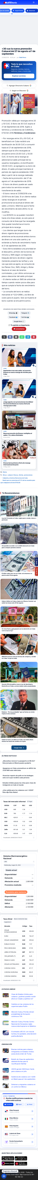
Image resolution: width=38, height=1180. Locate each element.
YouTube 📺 (25, 317)
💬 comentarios (19, 329)
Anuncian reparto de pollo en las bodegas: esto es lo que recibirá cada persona (18, 777)
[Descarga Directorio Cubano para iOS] (8, 1160)
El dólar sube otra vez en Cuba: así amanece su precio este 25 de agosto (17, 574)
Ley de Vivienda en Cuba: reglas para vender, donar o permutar (19, 519)
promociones (28, 475)
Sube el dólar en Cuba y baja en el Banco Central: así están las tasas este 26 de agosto (19, 602)
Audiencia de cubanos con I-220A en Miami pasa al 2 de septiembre (23, 1078)
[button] (36, 561)
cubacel (10, 475)
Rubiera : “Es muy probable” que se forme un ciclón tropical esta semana (18, 713)
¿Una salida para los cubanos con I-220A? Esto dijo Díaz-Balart (18, 791)
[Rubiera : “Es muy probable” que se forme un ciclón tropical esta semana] (19, 700)
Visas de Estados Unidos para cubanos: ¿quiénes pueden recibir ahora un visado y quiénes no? (23, 996)
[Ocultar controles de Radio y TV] (36, 555)
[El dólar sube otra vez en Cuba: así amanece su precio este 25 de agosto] (19, 561)
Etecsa (15, 475)
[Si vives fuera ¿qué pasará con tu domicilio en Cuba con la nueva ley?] (19, 616)
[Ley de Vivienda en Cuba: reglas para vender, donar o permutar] (19, 506)
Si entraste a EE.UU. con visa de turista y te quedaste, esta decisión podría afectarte (23, 1034)
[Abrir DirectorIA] (3, 1176)
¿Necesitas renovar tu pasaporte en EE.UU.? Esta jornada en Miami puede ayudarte (19, 762)
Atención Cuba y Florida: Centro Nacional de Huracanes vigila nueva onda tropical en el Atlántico (23, 1024)
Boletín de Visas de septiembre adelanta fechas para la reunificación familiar (22, 1061)
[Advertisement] (19, 29)
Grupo (30, 1104)
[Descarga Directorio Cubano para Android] (21, 1160)
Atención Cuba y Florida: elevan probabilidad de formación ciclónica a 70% (22, 1014)
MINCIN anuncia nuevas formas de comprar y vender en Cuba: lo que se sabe (19, 657)
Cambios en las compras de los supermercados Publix (22, 1005)
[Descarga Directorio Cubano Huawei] (21, 1165)
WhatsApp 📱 (13, 313)
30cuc (5, 475)
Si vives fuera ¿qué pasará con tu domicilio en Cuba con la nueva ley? (18, 629)
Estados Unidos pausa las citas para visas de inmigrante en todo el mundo (19, 784)
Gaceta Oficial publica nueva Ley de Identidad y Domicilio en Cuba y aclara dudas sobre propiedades (19, 685)
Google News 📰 (19, 321)
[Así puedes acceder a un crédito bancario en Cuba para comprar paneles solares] (19, 533)
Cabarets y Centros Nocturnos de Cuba (15, 478)
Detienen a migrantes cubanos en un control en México (23, 1086)
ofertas (21, 475)
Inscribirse (9, 1104)
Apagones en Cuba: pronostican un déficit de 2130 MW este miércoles (19, 769)
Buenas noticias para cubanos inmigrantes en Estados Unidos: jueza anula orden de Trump (22, 1051)
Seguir (20, 1104)
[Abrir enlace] (6, 995)
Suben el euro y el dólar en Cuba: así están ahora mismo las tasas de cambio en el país (17, 740)
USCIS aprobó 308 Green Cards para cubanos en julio (22, 1070)
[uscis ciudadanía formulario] (6, 1078)
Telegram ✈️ (25, 313)
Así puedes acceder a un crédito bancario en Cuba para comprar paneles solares (18, 546)
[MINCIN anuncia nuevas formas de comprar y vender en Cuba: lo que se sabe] (19, 644)
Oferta (5, 472)
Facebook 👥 (13, 317)
